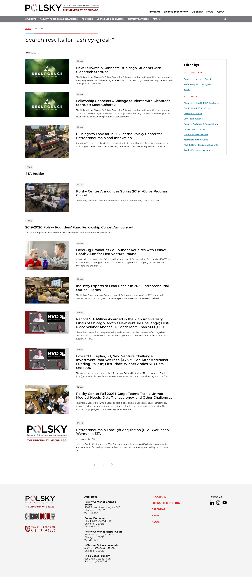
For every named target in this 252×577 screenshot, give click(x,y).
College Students (193, 113)
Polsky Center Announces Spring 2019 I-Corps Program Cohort (122, 193)
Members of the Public (196, 139)
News (209, 11)
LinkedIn (212, 503)
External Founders (193, 118)
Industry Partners (138, 19)
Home (28, 29)
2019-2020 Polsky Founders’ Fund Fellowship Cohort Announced (79, 227)
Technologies (191, 84)
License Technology (176, 11)
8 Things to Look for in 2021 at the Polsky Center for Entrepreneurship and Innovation (119, 136)
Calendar (197, 11)
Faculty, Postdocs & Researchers (59, 19)
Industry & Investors (194, 129)
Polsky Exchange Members (198, 150)
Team (187, 89)
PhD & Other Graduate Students (201, 145)
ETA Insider (34, 174)
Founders (87, 19)
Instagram (218, 503)
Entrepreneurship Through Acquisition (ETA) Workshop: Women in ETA (123, 432)
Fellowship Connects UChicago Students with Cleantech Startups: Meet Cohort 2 (123, 103)
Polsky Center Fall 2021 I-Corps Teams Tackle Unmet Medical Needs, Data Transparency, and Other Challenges (124, 396)
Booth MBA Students (207, 103)
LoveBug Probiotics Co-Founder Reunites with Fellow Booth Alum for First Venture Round (121, 252)
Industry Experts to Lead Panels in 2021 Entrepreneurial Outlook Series (122, 288)
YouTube (225, 503)
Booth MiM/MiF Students (197, 108)
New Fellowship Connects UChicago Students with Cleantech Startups (118, 70)
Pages (187, 79)
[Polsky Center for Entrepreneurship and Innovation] (62, 8)
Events (208, 79)
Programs (154, 11)
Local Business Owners (110, 19)
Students (30, 19)
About (220, 11)
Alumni (157, 19)
